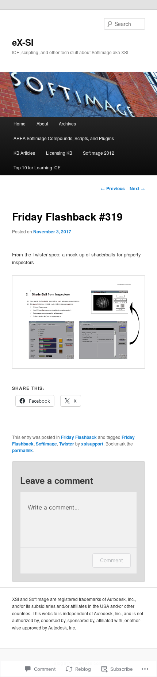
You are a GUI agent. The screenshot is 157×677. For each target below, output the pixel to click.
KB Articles (24, 153)
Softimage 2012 (98, 153)
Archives (67, 123)
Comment (111, 560)
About (42, 123)
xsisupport (92, 443)
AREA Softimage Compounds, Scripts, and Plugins (64, 138)
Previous (113, 188)
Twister (66, 443)
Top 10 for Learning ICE (37, 167)
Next (137, 188)
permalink (22, 450)
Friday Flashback (79, 437)
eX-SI (23, 42)
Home (20, 123)
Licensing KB (59, 153)
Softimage (46, 443)
